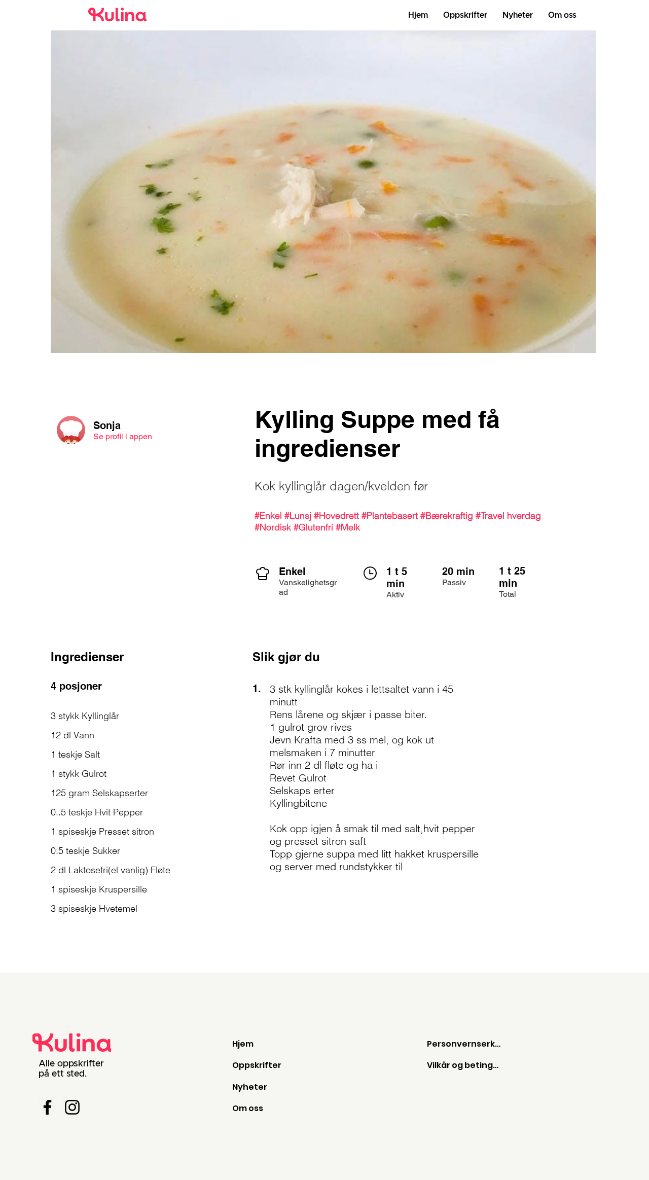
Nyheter (249, 1087)
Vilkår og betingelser (465, 1065)
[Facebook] (47, 1107)
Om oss (247, 1108)
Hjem (243, 1044)
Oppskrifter (256, 1065)
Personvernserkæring (465, 1044)
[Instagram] (72, 1107)
